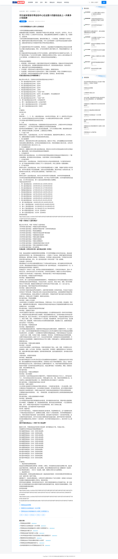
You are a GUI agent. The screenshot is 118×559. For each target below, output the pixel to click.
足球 (41, 2)
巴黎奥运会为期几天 (26, 530)
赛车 (46, 2)
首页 (27, 11)
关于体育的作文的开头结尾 (98, 50)
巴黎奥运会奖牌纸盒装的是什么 (29, 543)
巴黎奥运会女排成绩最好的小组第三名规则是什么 (35, 511)
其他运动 (59, 2)
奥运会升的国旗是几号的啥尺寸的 (98, 44)
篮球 (36, 2)
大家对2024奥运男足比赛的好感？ (92, 110)
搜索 (104, 2)
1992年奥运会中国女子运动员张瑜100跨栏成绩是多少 (35, 535)
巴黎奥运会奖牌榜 (26, 505)
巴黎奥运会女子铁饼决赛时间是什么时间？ (32, 540)
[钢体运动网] (18, 2)
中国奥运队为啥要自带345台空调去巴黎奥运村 (94, 104)
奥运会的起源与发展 (96, 68)
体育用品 (66, 2)
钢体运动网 (56, 556)
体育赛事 (30, 2)
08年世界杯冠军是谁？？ (97, 25)
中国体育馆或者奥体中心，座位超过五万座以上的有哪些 (98, 19)
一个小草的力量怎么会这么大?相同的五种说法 (98, 13)
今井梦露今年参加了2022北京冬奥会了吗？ (98, 38)
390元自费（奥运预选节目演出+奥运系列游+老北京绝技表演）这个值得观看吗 (94, 98)
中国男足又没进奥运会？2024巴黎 (30, 508)
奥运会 (26, 515)
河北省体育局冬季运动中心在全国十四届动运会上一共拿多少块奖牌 (94, 82)
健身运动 (52, 2)
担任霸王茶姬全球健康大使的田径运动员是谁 (94, 120)
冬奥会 (38, 515)
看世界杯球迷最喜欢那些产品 (98, 63)
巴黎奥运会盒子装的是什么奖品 (29, 533)
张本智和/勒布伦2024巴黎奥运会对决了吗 (32, 545)
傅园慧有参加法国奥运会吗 (28, 538)
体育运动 (32, 515)
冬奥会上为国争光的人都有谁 (98, 56)
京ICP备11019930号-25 (69, 556)
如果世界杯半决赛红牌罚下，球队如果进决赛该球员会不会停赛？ (94, 32)
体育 (21, 515)
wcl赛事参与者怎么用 (89, 92)
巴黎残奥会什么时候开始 (90, 132)
